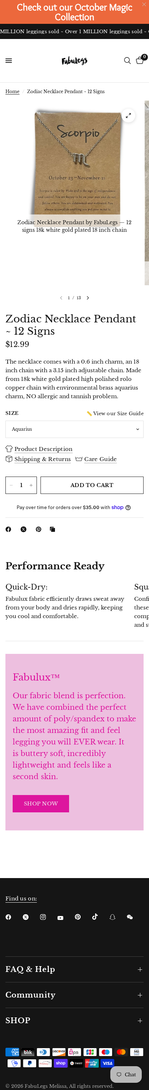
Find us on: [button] (21, 898)
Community (30, 995)
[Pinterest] (40, 529)
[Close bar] (144, 4)
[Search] (127, 60)
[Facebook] (9, 529)
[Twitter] (31, 917)
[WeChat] (135, 917)
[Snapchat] (117, 917)
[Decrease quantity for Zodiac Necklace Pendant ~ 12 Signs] (11, 485)
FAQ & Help (30, 969)
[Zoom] (128, 115)
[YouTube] (65, 918)
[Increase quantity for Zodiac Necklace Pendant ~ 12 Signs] (31, 485)
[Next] (88, 298)
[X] (25, 529)
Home (12, 91)
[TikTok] (100, 917)
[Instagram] (48, 917)
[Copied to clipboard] (54, 529)
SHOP (17, 1020)
